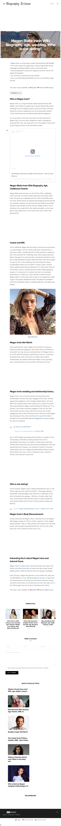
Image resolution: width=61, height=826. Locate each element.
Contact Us (17, 814)
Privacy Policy (11, 814)
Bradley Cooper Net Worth (18, 732)
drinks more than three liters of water (23, 568)
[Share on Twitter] (5, 73)
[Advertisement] (30, 20)
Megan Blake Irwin (32, 336)
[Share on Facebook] (5, 68)
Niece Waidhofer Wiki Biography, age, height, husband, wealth (48, 622)
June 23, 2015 (40, 431)
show (19, 93)
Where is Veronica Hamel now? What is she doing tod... (17, 759)
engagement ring (41, 418)
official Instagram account (36, 578)
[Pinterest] (5, 77)
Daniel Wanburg (27, 53)
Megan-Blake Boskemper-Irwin (29, 509)
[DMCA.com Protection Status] (11, 813)
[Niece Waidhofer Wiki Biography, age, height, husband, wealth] (48, 614)
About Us (5, 814)
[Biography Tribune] (18, 3)
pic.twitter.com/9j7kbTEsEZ (22, 427)
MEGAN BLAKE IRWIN (25, 179)
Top (57, 812)
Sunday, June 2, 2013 (47, 509)
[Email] (5, 81)
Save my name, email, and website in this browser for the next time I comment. (28, 668)
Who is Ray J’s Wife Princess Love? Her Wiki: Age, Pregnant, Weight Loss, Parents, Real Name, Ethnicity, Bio (13, 624)
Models (30, 36)
